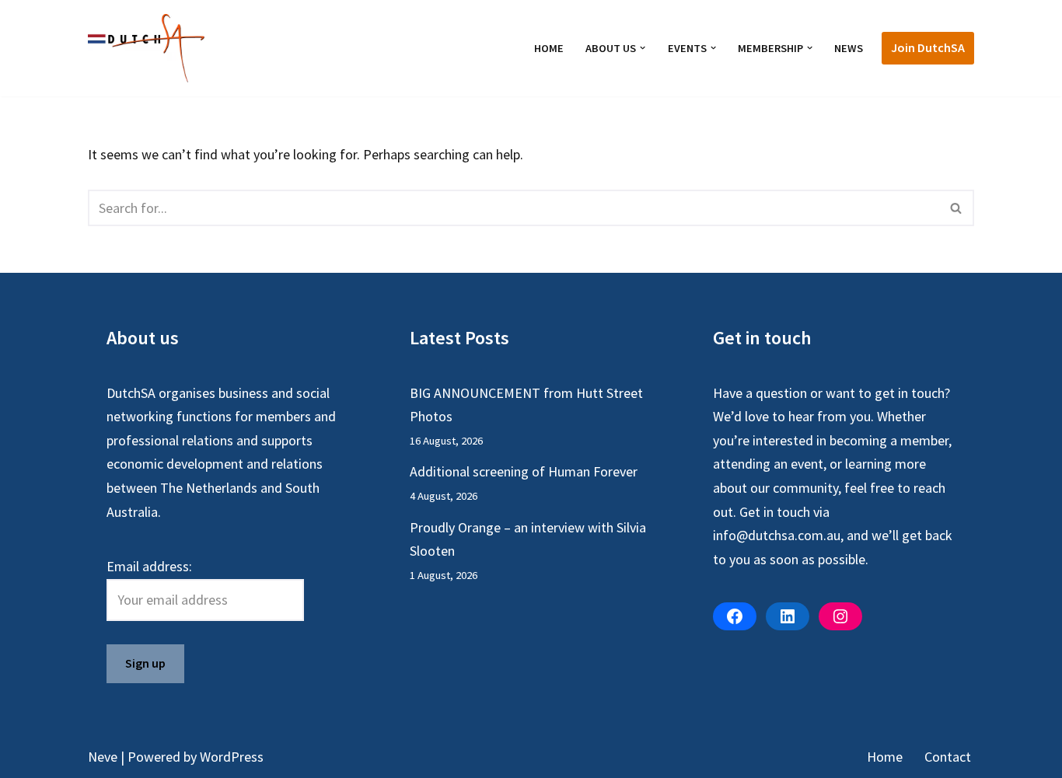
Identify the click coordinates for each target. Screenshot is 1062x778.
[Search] (956, 208)
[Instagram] (840, 616)
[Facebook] (734, 616)
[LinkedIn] (787, 616)
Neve (102, 757)
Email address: (149, 566)
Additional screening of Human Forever (524, 471)
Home (549, 48)
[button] (642, 48)
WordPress (232, 757)
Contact (947, 757)
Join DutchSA (928, 47)
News (848, 48)
